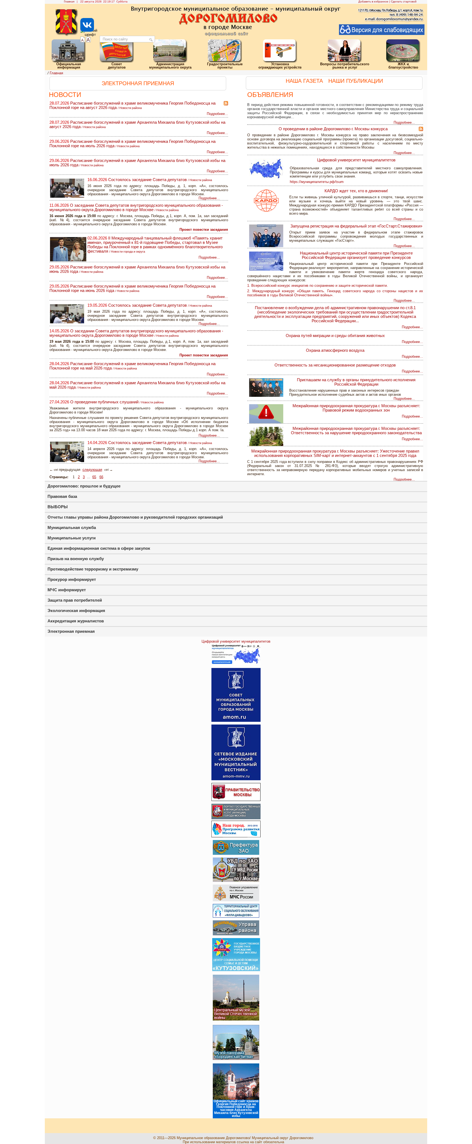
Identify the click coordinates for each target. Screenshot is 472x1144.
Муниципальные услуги (72, 538)
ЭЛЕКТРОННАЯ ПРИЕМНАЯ (138, 83)
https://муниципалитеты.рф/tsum (317, 182)
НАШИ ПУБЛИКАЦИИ (355, 81)
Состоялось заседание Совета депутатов (147, 180)
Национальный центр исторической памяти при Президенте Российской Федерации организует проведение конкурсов (356, 255)
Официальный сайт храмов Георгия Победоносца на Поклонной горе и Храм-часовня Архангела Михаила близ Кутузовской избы (236, 1108)
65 (94, 477)
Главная (69, 1)
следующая (92, 470)
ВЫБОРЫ (58, 506)
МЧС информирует (67, 589)
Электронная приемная (71, 631)
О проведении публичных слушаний (104, 402)
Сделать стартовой (404, 1)
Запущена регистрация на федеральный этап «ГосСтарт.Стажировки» (356, 226)
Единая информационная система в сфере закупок (99, 548)
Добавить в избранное (373, 1)
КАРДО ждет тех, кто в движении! (356, 191)
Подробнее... (404, 122)
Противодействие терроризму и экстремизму (93, 569)
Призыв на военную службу (76, 558)
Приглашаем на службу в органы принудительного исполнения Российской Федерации (356, 382)
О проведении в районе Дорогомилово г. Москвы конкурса (333, 129)
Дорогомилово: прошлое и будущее (84, 486)
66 (101, 477)
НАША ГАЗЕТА (304, 81)
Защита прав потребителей (75, 600)
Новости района (130, 108)
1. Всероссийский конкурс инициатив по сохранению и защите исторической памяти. (317, 285)
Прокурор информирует (72, 579)
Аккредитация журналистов (76, 621)
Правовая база (62, 496)
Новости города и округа (128, 251)
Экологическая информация (76, 610)
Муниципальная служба (72, 527)
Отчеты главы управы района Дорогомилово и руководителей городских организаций (135, 517)
